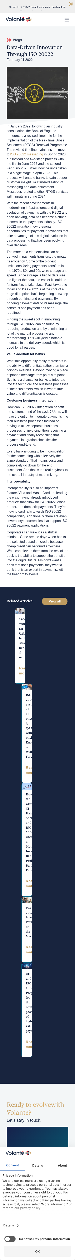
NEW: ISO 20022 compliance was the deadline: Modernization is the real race (37, 9)
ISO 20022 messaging (26, 154)
